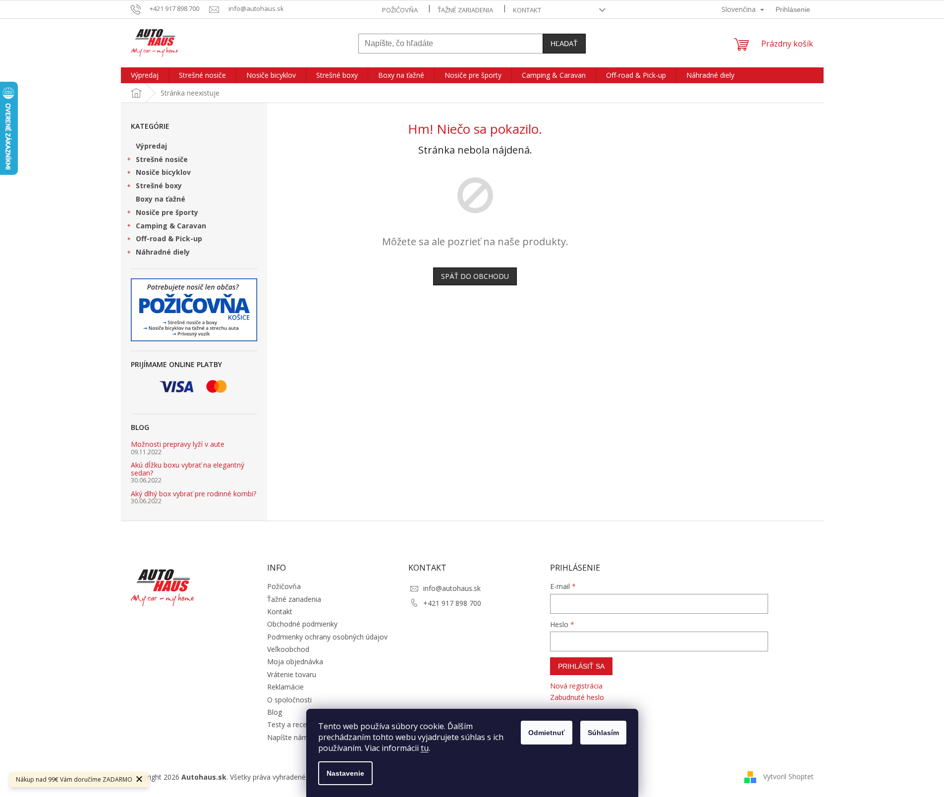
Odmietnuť (546, 733)
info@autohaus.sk (452, 588)
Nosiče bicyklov (163, 172)
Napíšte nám (287, 737)
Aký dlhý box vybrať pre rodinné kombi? (193, 493)
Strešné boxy (159, 185)
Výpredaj (151, 146)
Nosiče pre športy (167, 212)
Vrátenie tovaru (291, 674)
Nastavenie (345, 773)
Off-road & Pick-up (169, 238)
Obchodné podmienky (302, 624)
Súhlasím (603, 733)
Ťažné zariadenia (465, 9)
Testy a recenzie (293, 724)
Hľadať (564, 44)
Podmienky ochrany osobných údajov (327, 636)
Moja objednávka (295, 661)
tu (425, 748)
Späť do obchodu (475, 276)
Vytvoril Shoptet (788, 776)
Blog (274, 712)
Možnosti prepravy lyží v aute (177, 444)
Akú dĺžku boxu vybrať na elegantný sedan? (187, 469)
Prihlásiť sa (581, 666)
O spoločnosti (289, 699)
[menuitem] (144, 75)
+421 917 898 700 (452, 603)
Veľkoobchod (288, 649)
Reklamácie (285, 686)
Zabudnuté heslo (577, 697)
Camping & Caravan (171, 225)
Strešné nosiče (162, 159)
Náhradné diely (163, 252)
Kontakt (527, 9)
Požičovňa (400, 9)
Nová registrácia (576, 686)
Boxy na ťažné (160, 199)
